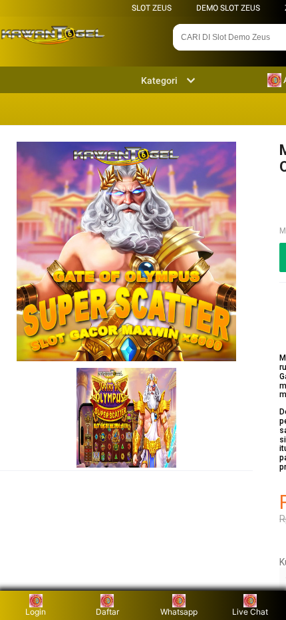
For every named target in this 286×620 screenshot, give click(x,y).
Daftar (107, 612)
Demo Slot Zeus (228, 8)
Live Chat (250, 612)
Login (35, 612)
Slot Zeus (152, 8)
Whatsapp (179, 612)
